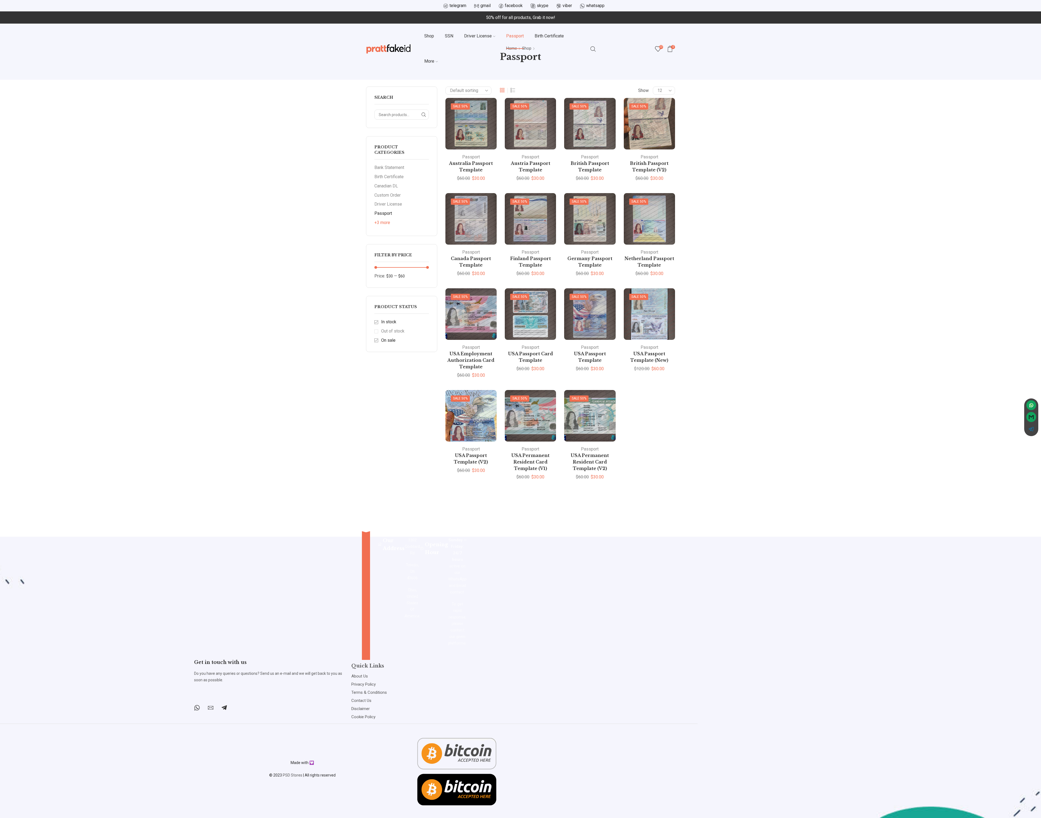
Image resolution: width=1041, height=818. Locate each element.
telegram (457, 5)
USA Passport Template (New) (649, 357)
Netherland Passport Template (649, 262)
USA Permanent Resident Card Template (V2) (590, 462)
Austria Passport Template (530, 166)
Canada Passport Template (471, 262)
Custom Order (387, 195)
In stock (388, 321)
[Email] (210, 707)
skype (542, 5)
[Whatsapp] (197, 707)
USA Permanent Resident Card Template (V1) (530, 462)
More (429, 61)
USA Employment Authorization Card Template (470, 360)
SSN (449, 36)
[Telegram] (224, 707)
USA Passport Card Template (530, 357)
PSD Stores (292, 775)
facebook (514, 5)
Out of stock (392, 331)
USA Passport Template (590, 357)
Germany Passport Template (589, 262)
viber (567, 5)
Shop (429, 36)
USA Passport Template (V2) (471, 459)
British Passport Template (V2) (649, 166)
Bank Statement (389, 167)
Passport (515, 36)
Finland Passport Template (530, 262)
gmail (485, 5)
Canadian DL (386, 185)
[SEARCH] (424, 115)
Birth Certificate (549, 36)
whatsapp (595, 5)
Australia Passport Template (471, 166)
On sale (388, 340)
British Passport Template (590, 166)
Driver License (478, 36)
